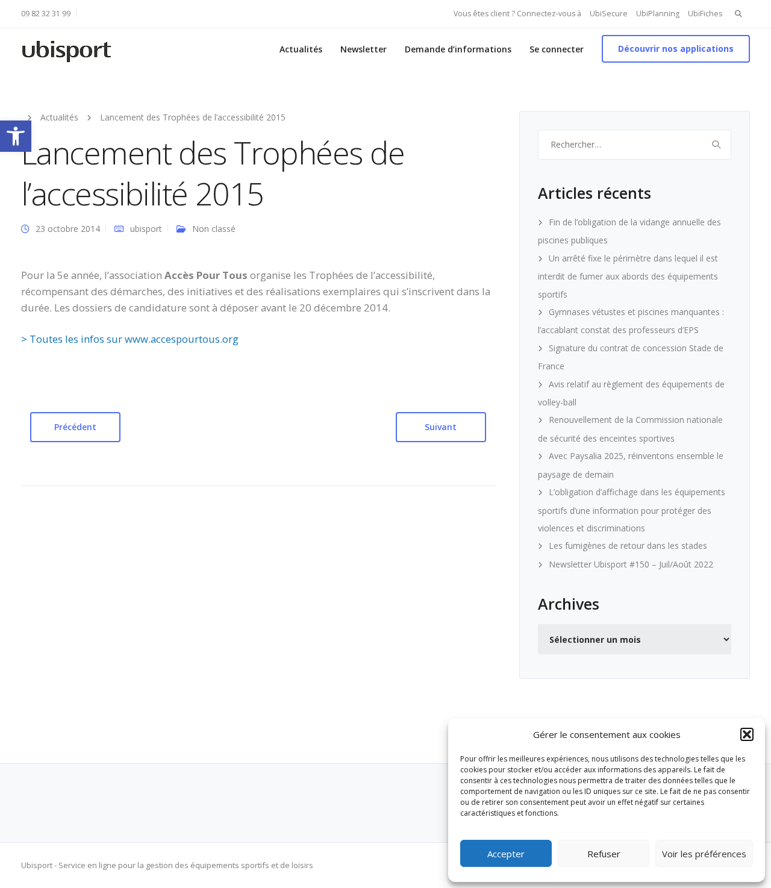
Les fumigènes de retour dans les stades (628, 545)
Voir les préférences (704, 854)
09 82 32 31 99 (45, 13)
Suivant (441, 427)
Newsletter (363, 49)
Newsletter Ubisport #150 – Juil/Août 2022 (631, 564)
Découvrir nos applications (676, 48)
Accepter (506, 854)
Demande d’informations (458, 49)
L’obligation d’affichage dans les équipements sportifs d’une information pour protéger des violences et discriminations (631, 510)
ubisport (146, 228)
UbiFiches (705, 13)
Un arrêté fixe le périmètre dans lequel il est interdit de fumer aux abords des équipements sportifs (628, 276)
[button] (15, 136)
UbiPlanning (657, 13)
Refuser (603, 854)
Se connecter (556, 49)
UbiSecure (609, 13)
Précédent (75, 427)
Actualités (300, 49)
